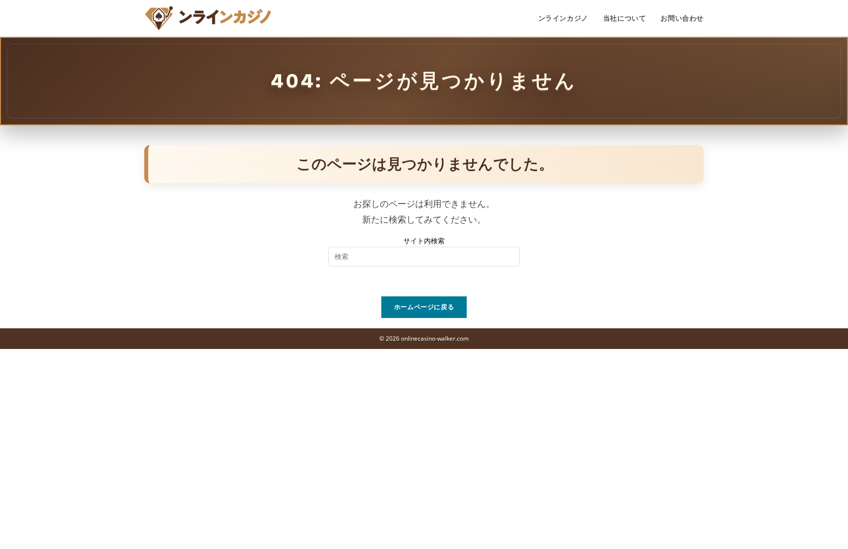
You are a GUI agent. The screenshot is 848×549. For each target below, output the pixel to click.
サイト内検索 (424, 240)
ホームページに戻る (424, 306)
